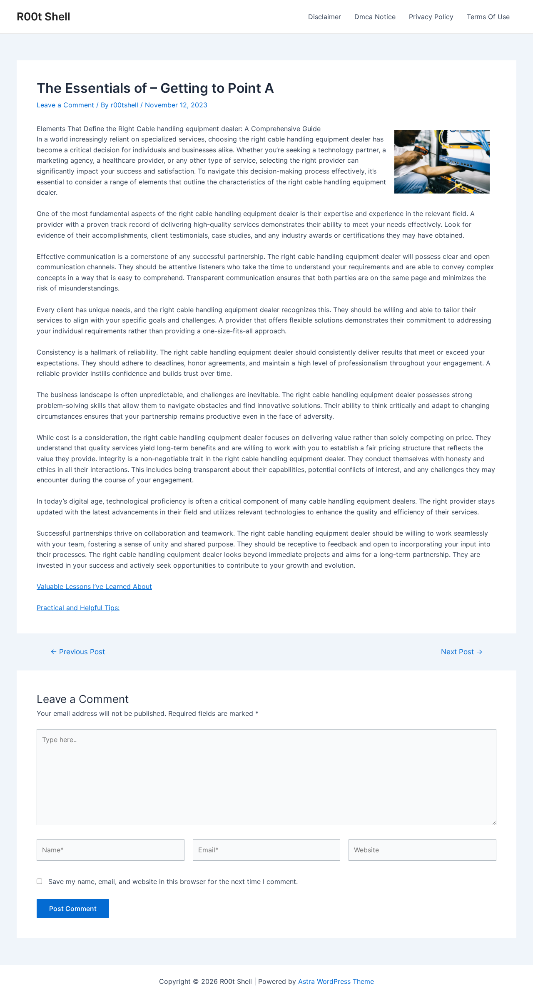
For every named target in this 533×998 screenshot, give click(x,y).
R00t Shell (43, 16)
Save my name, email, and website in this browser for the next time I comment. (173, 881)
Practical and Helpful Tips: (78, 607)
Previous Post (77, 651)
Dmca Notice (375, 16)
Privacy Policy (431, 16)
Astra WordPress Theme (336, 981)
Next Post (462, 651)
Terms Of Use (488, 16)
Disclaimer (324, 16)
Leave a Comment (65, 105)
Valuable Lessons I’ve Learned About (94, 586)
